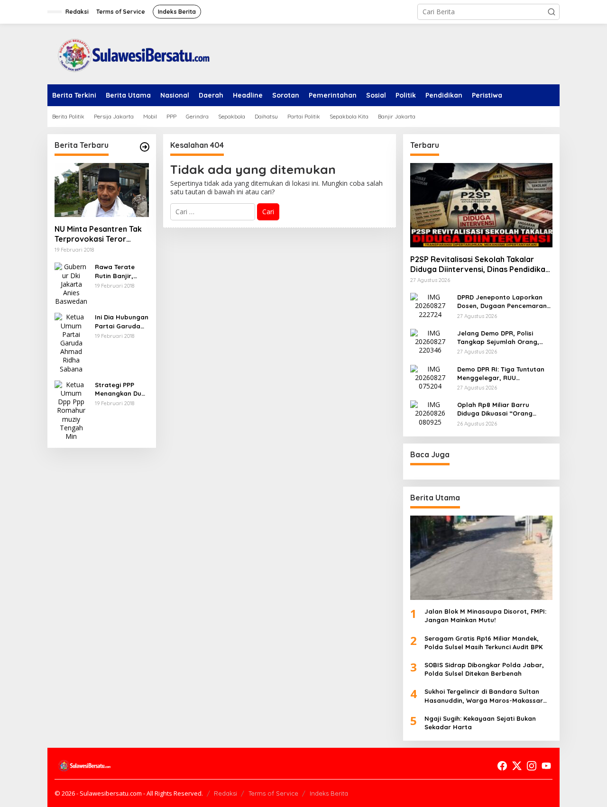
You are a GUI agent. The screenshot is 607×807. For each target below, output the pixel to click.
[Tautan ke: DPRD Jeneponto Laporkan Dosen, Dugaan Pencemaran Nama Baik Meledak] (430, 304)
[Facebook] (502, 766)
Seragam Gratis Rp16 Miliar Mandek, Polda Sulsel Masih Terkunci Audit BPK (483, 643)
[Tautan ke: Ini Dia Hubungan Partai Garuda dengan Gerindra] (71, 342)
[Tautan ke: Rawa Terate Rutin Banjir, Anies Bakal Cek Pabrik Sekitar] (71, 283)
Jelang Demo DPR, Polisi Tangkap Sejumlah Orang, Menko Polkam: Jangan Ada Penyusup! (500, 337)
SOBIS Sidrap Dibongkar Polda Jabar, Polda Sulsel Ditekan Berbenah (484, 669)
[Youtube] (546, 766)
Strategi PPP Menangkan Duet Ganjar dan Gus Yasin (121, 389)
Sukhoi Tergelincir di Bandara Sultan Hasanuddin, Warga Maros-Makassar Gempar (483, 696)
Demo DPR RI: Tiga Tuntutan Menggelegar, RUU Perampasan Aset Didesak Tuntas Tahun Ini (500, 373)
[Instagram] (531, 766)
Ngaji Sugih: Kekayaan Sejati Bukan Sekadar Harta (480, 723)
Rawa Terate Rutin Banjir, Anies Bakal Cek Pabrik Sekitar (119, 271)
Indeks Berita (329, 793)
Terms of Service (273, 793)
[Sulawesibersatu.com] (130, 53)
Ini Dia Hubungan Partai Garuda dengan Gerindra (121, 321)
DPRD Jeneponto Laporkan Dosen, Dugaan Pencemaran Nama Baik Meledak (502, 301)
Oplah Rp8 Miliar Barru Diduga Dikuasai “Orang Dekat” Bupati (495, 409)
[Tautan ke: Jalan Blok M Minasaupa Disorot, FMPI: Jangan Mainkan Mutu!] (481, 558)
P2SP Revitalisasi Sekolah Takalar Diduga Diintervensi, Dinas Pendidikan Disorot (480, 264)
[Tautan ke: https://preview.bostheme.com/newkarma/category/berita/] (144, 147)
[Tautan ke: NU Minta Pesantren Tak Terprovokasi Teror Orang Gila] (102, 190)
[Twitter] (517, 766)
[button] (551, 12)
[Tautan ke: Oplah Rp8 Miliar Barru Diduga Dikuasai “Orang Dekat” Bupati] (430, 412)
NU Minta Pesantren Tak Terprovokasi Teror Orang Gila (98, 234)
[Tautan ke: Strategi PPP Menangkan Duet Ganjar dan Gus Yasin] (71, 409)
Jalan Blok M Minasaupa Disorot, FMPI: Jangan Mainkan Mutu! (485, 616)
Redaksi (225, 793)
